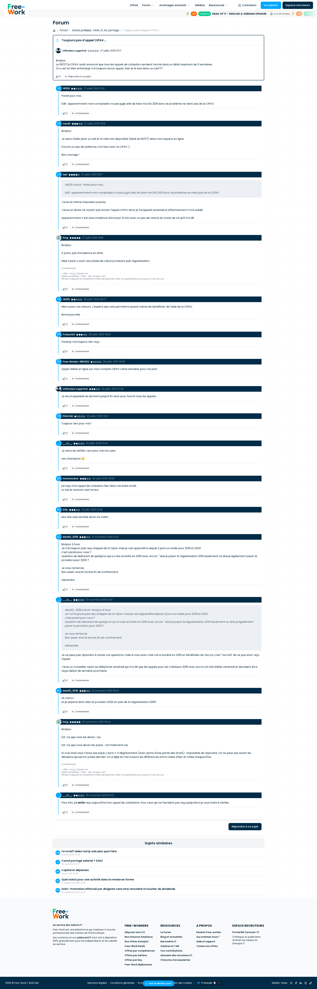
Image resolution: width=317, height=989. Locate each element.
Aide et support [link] (205, 941)
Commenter (82, 113)
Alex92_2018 (70, 537)
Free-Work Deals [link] (135, 946)
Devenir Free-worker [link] (208, 932)
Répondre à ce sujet (79, 76)
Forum (64, 30)
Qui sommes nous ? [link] (207, 937)
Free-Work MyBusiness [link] (138, 964)
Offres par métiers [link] (136, 955)
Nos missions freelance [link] (139, 937)
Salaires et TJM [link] (169, 946)
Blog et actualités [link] (171, 937)
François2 (69, 334)
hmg (65, 237)
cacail (66, 123)
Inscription (271, 5)
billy (65, 509)
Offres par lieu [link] (133, 960)
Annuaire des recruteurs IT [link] (176, 955)
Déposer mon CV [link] (135, 932)
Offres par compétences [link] (140, 950)
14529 (66, 88)
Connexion (249, 5)
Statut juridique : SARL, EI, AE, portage (95, 30)
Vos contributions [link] (171, 950)
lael (65, 174)
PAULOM (68, 416)
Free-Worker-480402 (76, 361)
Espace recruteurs (298, 5)
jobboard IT (84, 937)
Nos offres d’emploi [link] (136, 941)
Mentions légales (97, 983)
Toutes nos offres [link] (207, 946)
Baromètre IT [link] (168, 941)
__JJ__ (67, 443)
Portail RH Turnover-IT (245, 932)
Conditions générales (122, 983)
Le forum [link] (165, 932)
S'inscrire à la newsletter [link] (175, 960)
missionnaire (70, 478)
